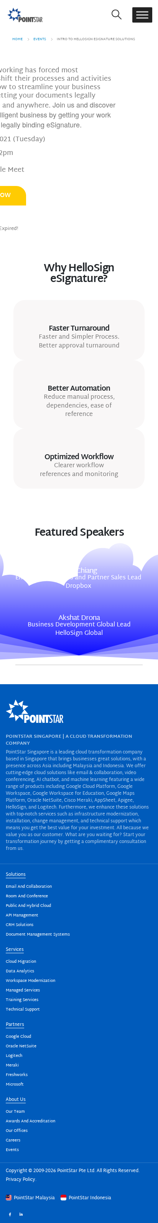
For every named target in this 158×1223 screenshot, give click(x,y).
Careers (13, 1140)
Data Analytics (20, 971)
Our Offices (17, 1131)
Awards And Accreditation (30, 1121)
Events (12, 1150)
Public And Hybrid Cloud (28, 906)
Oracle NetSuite (21, 1046)
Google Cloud (18, 1036)
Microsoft (15, 1084)
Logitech (14, 1056)
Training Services (22, 1000)
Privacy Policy (20, 1180)
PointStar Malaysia (34, 1198)
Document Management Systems (38, 934)
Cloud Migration (21, 961)
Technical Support (23, 1009)
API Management (22, 915)
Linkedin (21, 1214)
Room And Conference (27, 896)
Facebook (10, 1214)
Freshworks (17, 1075)
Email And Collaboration (29, 886)
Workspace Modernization (30, 981)
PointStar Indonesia (89, 1198)
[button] (117, 15)
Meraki (12, 1065)
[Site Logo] (25, 15)
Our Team (15, 1111)
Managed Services (23, 990)
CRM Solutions (19, 925)
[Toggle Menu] (142, 14)
